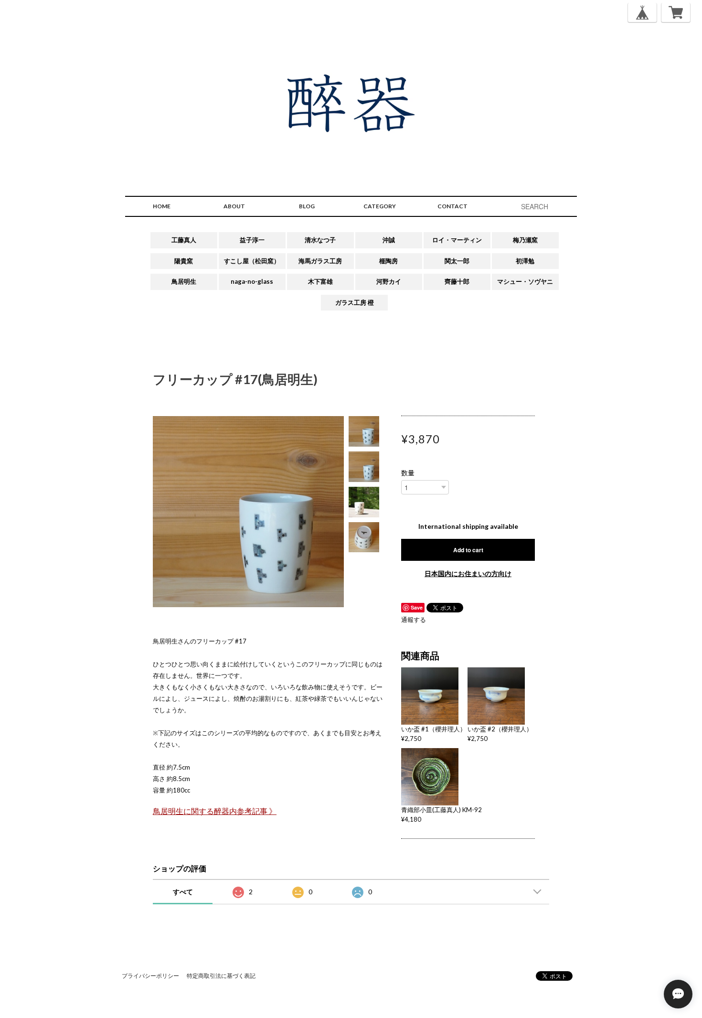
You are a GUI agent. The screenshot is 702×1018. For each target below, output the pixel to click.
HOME (161, 206)
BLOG (307, 206)
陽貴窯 (183, 261)
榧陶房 (388, 261)
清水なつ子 (320, 240)
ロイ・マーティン (457, 240)
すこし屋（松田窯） (252, 261)
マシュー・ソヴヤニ (525, 281)
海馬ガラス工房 (320, 261)
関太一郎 (457, 261)
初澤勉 (525, 261)
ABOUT (234, 206)
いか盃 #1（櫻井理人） (433, 729)
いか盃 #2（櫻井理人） (500, 729)
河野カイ (388, 281)
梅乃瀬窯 (525, 240)
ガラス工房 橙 (354, 302)
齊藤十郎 (457, 281)
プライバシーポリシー (150, 975)
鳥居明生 (183, 281)
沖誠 (389, 240)
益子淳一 (252, 240)
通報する (413, 619)
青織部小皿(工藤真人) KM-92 (441, 810)
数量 (408, 473)
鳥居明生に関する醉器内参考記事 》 (215, 811)
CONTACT (452, 206)
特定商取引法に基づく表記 (221, 975)
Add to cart (468, 550)
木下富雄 (320, 281)
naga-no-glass (252, 281)
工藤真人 (183, 240)
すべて (183, 892)
